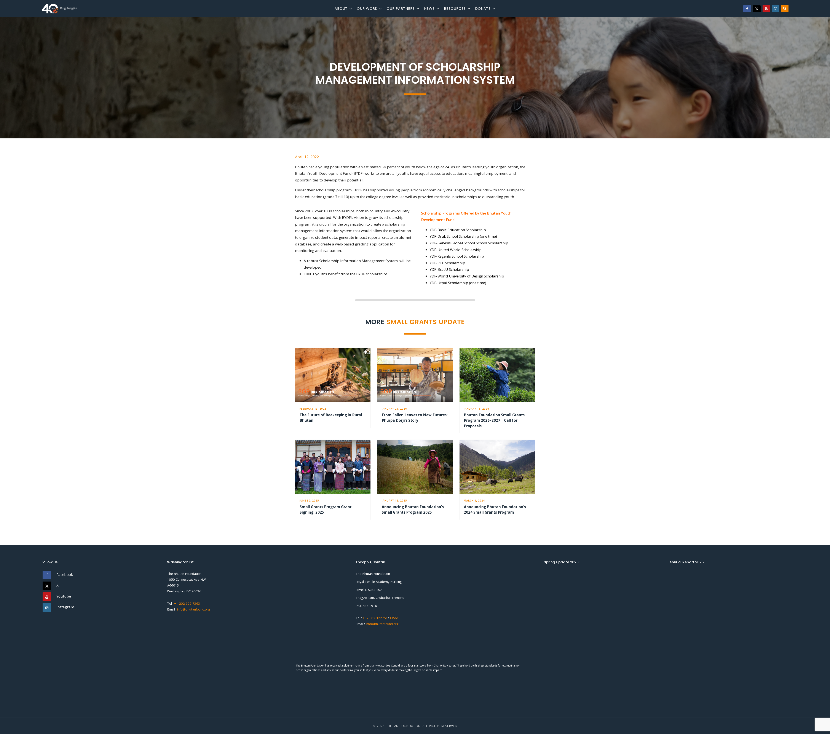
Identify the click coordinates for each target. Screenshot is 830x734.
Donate (483, 8)
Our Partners (401, 8)
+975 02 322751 (375, 618)
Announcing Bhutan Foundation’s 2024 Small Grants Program (495, 509)
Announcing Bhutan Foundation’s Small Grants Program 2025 (413, 509)
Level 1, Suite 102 (369, 589)
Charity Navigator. (445, 647)
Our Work (367, 8)
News (429, 8)
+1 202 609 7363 (187, 603)
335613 (395, 618)
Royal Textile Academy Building (379, 581)
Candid (396, 647)
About (341, 8)
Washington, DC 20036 (184, 591)
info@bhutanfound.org (193, 609)
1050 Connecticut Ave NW (186, 579)
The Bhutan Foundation (184, 573)
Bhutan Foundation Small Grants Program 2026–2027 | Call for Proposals (494, 420)
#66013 (173, 585)
